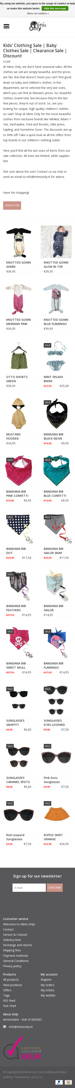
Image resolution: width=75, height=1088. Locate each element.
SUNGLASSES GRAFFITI (15, 723)
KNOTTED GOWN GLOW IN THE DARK (56, 264)
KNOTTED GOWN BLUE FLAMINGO (56, 322)
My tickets (47, 990)
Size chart (9, 1006)
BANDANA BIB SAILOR (53, 608)
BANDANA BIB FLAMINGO (53, 665)
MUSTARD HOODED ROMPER (13, 436)
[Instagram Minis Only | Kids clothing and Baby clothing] (41, 900)
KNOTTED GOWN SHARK (18, 264)
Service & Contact (15, 935)
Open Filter (12, 205)
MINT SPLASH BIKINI (53, 379)
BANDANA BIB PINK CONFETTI (17, 493)
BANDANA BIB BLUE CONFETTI (55, 493)
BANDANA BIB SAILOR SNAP (53, 551)
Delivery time (12, 940)
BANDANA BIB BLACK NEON (53, 436)
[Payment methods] (58, 1082)
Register (46, 979)
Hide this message (55, 8)
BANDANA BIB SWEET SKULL (16, 665)
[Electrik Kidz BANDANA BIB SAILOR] (56, 585)
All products (11, 979)
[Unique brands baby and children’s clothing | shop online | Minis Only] (44, 26)
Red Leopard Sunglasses (15, 837)
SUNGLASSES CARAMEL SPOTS (18, 780)
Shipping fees (12, 950)
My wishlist (48, 995)
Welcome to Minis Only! (19, 924)
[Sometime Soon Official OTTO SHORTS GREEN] (18, 356)
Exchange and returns (17, 945)
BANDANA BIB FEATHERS (16, 608)
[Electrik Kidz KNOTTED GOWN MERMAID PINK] (18, 299)
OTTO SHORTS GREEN (17, 379)
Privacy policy (12, 966)
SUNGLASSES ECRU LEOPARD (54, 723)
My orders (47, 985)
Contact (8, 929)
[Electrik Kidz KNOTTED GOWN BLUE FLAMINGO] (56, 299)
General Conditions (16, 961)
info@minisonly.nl (20, 1027)
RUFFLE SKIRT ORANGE (53, 837)
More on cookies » (38, 13)
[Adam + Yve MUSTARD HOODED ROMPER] (18, 413)
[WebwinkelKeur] (37, 1048)
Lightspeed (35, 1077)
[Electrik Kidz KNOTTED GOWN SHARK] (18, 242)
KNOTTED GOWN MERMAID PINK (18, 322)
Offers (7, 990)
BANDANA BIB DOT (16, 551)
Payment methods (15, 956)
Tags (6, 995)
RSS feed (9, 1000)
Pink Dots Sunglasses (52, 780)
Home (6, 61)
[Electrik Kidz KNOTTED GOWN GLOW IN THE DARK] (56, 242)
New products (12, 985)
